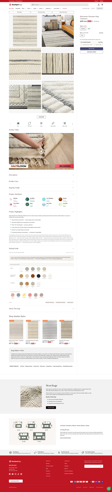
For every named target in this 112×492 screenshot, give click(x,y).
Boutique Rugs (14, 487)
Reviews (48, 463)
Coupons (48, 473)
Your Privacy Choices (99, 487)
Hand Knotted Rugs (57, 366)
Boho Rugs (42, 366)
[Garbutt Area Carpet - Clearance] (16, 329)
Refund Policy (91, 487)
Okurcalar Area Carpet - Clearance (64, 341)
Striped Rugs (49, 366)
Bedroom (74, 425)
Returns (66, 468)
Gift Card (48, 476)
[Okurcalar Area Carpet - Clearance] (66, 329)
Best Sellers (11, 8)
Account (96, 1)
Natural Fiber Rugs (63, 12)
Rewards (48, 471)
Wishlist (101, 1)
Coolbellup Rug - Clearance (48, 340)
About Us (48, 461)
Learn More (100, 42)
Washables (18, 8)
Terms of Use (85, 487)
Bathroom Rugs (28, 366)
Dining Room (69, 425)
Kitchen (78, 425)
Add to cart (91, 48)
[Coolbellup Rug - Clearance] (49, 329)
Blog (47, 468)
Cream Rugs (36, 366)
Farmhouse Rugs (41, 12)
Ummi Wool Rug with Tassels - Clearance (32, 341)
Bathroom (83, 425)
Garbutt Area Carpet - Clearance (16, 340)
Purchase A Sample (91, 51)
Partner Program (49, 466)
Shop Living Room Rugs (65, 437)
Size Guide (101, 32)
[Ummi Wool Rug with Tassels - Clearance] (33, 329)
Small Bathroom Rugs (67, 366)
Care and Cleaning (69, 471)
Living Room (63, 425)
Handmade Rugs (86, 8)
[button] (102, 4)
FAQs (66, 463)
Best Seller (19, 12)
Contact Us (67, 461)
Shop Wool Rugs (51, 407)
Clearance (65, 8)
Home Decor (56, 8)
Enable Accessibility (69, 473)
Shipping (66, 466)
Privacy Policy (78, 487)
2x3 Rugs (22, 366)
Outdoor (93, 8)
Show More (41, 116)
